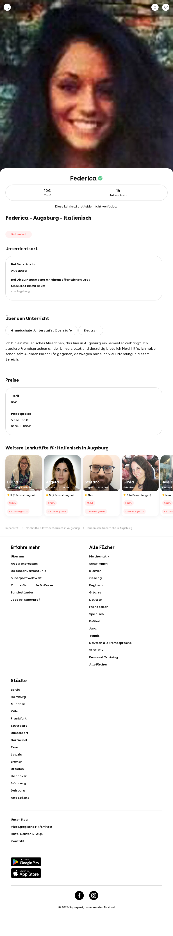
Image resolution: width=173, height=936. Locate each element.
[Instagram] (93, 895)
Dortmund (19, 740)
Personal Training (103, 657)
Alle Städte (20, 797)
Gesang (95, 578)
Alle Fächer (98, 664)
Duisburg (18, 790)
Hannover (19, 776)
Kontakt (18, 841)
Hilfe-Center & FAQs (27, 834)
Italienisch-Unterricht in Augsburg (109, 528)
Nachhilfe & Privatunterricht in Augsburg (53, 528)
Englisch (96, 585)
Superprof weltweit (26, 578)
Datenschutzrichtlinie (28, 571)
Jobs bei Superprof (25, 599)
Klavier (95, 571)
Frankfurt (19, 718)
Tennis (94, 635)
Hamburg (18, 697)
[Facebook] (79, 895)
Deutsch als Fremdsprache (110, 643)
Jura (93, 628)
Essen (15, 747)
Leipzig (16, 754)
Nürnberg (18, 783)
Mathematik (99, 556)
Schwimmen (98, 563)
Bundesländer (22, 592)
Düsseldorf (19, 733)
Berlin (15, 689)
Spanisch (96, 614)
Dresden (17, 769)
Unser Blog (19, 819)
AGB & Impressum (24, 563)
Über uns (18, 556)
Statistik (96, 650)
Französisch (98, 607)
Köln (14, 711)
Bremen (16, 761)
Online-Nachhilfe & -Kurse (32, 585)
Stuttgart (19, 725)
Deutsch (95, 599)
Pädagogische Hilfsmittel (31, 826)
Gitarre (95, 592)
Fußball (95, 621)
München (18, 704)
